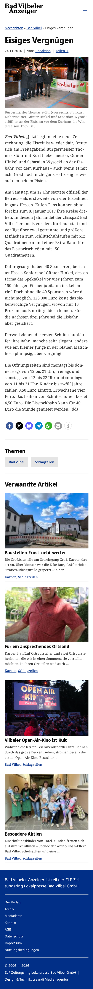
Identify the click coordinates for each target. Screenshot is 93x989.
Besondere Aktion (23, 834)
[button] (9, 426)
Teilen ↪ (62, 51)
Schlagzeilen (44, 462)
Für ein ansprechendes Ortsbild (37, 646)
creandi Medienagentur (50, 979)
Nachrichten (14, 28)
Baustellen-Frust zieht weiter (35, 552)
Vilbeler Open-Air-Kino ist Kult (36, 740)
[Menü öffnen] (85, 8)
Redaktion (43, 51)
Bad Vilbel (34, 28)
